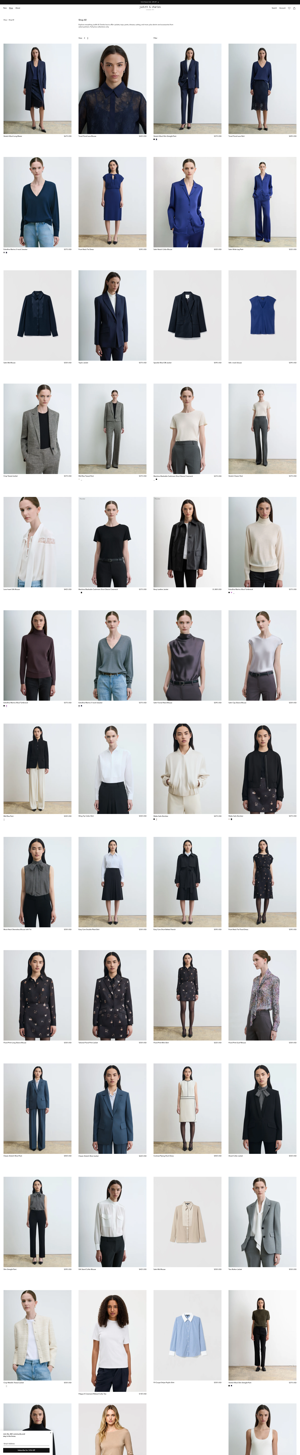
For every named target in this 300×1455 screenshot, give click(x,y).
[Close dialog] (50, 1433)
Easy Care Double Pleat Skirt (89, 929)
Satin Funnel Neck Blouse (163, 703)
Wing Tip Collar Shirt (86, 816)
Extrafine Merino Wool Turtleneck (241, 589)
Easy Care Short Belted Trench (165, 929)
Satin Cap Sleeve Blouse (237, 703)
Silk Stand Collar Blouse (87, 1269)
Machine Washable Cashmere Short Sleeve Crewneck (173, 476)
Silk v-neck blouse (235, 363)
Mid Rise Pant (8, 816)
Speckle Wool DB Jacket (162, 363)
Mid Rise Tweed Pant (86, 476)
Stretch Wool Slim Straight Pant (165, 136)
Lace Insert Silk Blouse (12, 589)
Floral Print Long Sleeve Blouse (15, 1043)
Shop (5, 20)
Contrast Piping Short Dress (164, 1156)
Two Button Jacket (235, 1269)
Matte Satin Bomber (161, 816)
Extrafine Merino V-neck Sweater (15, 250)
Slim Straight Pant (10, 1269)
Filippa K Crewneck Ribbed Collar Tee (92, 1394)
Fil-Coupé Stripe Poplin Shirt (164, 1383)
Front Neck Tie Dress (86, 249)
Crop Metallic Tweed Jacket (14, 1383)
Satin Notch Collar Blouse (163, 250)
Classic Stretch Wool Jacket (89, 1156)
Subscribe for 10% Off (26, 1450)
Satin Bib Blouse (9, 363)
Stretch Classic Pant (236, 476)
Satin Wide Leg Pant (236, 250)
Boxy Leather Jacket (161, 589)
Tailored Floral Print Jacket (88, 1043)
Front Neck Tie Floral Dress (238, 929)
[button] (11, 8)
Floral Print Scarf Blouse (237, 1043)
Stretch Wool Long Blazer (13, 136)
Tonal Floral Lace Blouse (87, 136)
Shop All (11, 20)
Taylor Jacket (83, 363)
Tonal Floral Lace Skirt (236, 136)
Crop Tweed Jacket (11, 476)
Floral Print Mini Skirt (161, 1043)
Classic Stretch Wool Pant (13, 1156)
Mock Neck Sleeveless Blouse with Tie (17, 929)
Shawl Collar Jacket (236, 1156)
